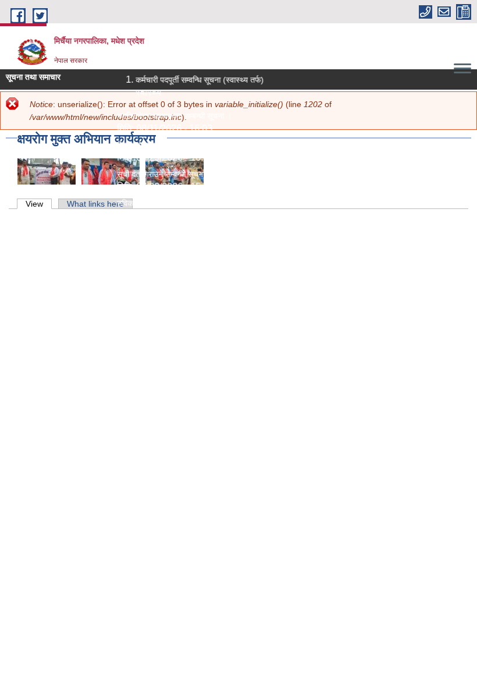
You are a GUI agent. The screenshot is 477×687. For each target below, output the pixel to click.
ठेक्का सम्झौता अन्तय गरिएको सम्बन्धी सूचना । (179, 145)
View (39, 203)
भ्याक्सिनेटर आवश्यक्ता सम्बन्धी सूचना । (170, 116)
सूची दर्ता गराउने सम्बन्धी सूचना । (161, 174)
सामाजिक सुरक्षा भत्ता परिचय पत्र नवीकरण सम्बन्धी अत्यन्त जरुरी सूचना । (219, 232)
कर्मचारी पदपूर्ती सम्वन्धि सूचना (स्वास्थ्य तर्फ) (196, 79)
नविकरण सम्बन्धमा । (143, 203)
